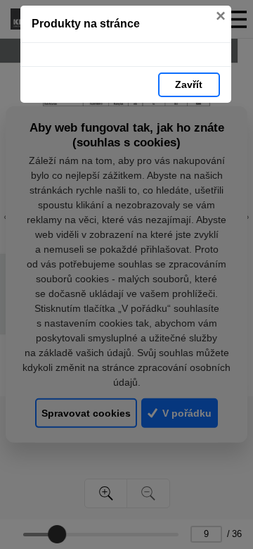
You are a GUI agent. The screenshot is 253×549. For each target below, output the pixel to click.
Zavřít (188, 84)
